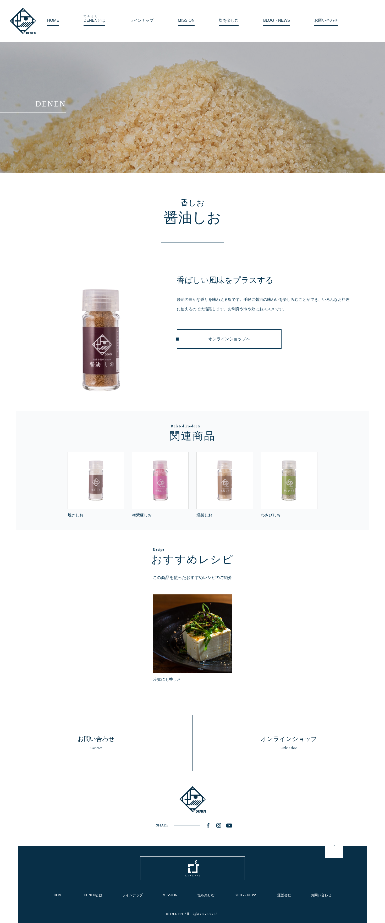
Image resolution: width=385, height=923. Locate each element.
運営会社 (284, 895)
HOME (59, 895)
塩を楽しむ (205, 895)
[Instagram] (218, 825)
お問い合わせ (321, 895)
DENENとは (93, 895)
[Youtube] (229, 825)
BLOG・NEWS (245, 895)
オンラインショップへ (229, 339)
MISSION (170, 895)
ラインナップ (132, 895)
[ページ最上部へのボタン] (334, 849)
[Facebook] (208, 825)
